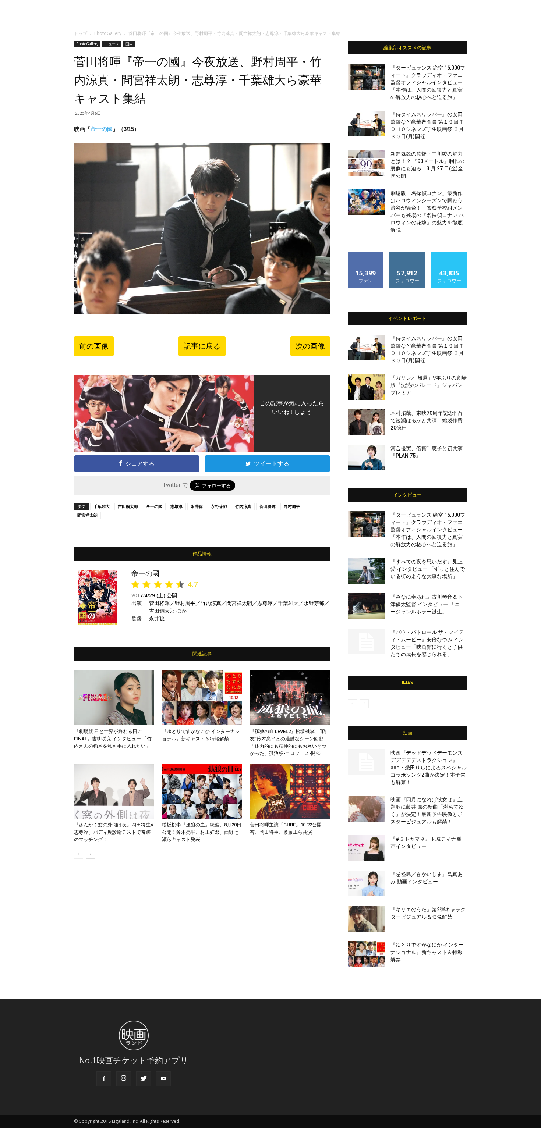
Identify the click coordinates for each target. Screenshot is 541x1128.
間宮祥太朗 (87, 515)
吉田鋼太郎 (128, 506)
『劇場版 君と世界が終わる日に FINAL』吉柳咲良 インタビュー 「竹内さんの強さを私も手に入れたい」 (113, 739)
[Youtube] (163, 1078)
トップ (80, 33)
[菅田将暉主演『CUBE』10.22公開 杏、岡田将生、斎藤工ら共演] (290, 791)
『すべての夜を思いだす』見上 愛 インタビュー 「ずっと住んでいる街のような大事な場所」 (427, 569)
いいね (366, 254)
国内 (129, 43)
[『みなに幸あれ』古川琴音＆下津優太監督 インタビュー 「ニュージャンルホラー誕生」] (366, 606)
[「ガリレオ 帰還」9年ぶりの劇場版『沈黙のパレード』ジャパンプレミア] (366, 387)
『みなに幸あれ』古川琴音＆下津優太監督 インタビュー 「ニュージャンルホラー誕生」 (427, 604)
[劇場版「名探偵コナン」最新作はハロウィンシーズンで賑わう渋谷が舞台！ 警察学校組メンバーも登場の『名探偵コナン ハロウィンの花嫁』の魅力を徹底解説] (366, 202)
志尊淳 (176, 506)
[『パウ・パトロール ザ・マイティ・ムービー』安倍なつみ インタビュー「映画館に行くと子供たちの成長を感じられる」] (366, 641)
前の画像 (94, 346)
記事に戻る (202, 346)
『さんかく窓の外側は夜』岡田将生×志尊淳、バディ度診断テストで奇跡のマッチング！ (113, 832)
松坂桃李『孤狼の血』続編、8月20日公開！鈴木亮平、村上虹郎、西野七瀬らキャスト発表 (201, 832)
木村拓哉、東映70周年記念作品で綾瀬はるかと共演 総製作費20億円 (426, 420)
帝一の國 (102, 129)
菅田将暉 (267, 506)
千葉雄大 (101, 506)
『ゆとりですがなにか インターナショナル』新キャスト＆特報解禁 (427, 952)
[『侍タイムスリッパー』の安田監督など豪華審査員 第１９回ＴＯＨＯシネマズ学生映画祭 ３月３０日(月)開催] (366, 123)
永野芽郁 (219, 506)
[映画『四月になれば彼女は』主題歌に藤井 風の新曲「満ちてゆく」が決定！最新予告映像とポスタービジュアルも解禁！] (366, 809)
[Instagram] (123, 1078)
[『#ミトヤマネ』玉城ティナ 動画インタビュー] (366, 848)
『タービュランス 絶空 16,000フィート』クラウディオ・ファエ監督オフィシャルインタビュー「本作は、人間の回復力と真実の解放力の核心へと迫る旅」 (427, 82)
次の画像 (310, 346)
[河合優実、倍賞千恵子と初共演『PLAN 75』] (366, 457)
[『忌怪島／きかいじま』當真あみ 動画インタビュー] (366, 883)
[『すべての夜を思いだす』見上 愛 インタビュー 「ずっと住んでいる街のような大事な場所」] (366, 571)
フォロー (407, 254)
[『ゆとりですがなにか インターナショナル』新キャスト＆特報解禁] (202, 697)
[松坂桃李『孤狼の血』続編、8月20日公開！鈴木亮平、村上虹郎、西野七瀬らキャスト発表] (202, 791)
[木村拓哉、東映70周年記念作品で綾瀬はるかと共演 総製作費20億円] (366, 422)
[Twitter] (143, 1078)
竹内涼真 (243, 506)
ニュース (112, 43)
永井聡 (197, 506)
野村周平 (292, 506)
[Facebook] (103, 1078)
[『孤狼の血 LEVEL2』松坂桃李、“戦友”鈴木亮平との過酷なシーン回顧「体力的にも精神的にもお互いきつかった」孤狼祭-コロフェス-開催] (290, 697)
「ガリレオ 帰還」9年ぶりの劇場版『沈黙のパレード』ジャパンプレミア (428, 385)
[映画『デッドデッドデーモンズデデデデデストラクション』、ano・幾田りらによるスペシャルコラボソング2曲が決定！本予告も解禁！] (366, 762)
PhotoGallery (107, 33)
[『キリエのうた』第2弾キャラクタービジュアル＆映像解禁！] (366, 919)
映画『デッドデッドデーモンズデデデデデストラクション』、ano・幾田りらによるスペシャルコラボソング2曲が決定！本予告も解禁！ (428, 767)
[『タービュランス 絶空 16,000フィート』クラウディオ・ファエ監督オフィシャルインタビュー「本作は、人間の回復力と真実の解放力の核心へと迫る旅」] (366, 77)
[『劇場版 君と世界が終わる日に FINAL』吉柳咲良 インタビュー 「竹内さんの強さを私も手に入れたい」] (114, 697)
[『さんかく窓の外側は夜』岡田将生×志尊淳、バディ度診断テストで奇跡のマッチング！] (114, 791)
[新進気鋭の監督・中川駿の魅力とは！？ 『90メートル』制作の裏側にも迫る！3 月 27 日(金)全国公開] (366, 163)
